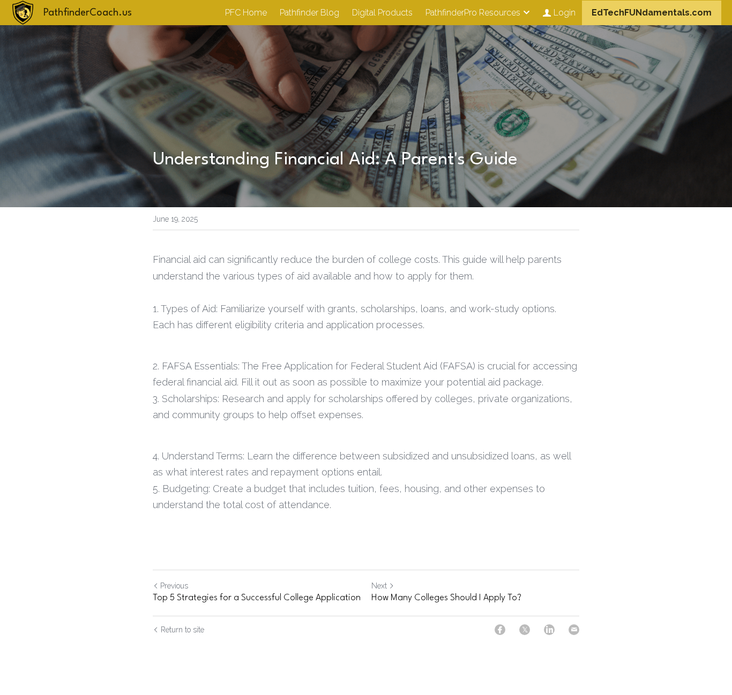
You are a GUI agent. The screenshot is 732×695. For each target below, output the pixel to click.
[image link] (23, 11)
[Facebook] (500, 629)
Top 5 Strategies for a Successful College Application (257, 597)
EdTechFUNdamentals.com (652, 12)
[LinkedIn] (549, 629)
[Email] (574, 629)
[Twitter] (524, 629)
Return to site (182, 629)
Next (379, 585)
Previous (174, 585)
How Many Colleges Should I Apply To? (446, 597)
